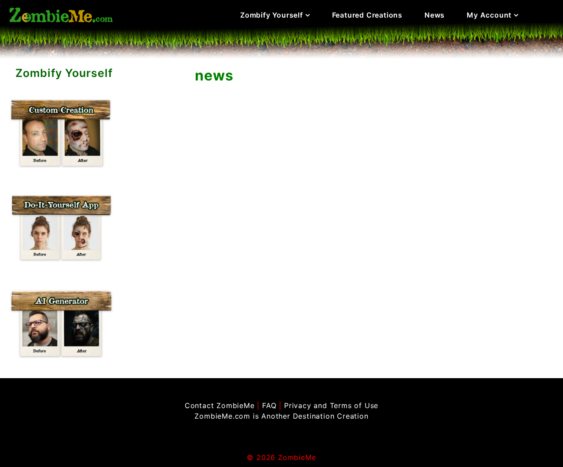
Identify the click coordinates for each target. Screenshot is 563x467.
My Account (489, 15)
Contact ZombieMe (220, 405)
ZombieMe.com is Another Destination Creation (281, 416)
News (434, 15)
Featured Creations (367, 15)
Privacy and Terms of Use (331, 405)
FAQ (269, 405)
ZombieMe (297, 457)
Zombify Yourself (271, 15)
